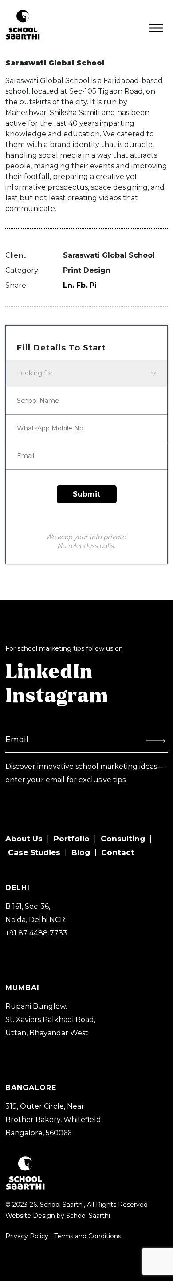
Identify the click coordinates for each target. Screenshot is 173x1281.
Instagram (56, 696)
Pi (93, 285)
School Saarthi (88, 1216)
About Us (24, 838)
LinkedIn (49, 672)
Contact (117, 852)
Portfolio (72, 838)
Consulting (123, 838)
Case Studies (34, 852)
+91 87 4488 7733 (36, 933)
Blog (80, 852)
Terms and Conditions (87, 1236)
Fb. (81, 285)
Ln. (68, 285)
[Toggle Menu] (156, 28)
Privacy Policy (26, 1236)
